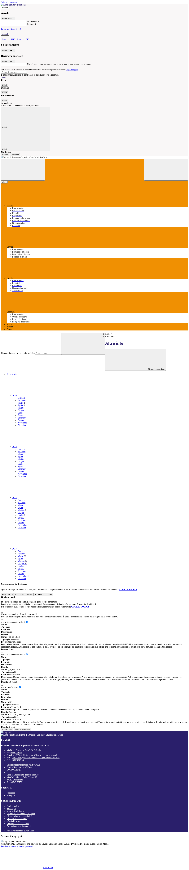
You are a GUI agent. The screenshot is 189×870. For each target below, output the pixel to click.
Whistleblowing (13, 821)
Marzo (21, 403)
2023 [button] (14, 549)
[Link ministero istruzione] (13, 5)
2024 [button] (14, 497)
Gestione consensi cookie (18, 823)
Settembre (22, 418)
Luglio (21, 413)
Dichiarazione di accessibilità (19, 816)
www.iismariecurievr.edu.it (13, 622)
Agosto (21, 415)
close (4, 182)
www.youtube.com (9, 687)
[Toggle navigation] (23, 170)
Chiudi (4, 85)
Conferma (15, 155)
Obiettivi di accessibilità (17, 818)
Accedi (5, 7)
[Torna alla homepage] (94, 157)
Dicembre (22, 425)
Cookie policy (13, 806)
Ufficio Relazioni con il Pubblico (21, 813)
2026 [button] (14, 395)
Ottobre (21, 420)
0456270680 (16, 752)
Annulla (5, 155)
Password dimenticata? (11, 29)
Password (31, 24)
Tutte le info (12, 374)
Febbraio (21, 400)
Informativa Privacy (15, 811)
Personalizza (7, 594)
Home (107, 334)
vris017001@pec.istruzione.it (35, 757)
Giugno (21, 410)
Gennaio (21, 398)
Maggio (21, 408)
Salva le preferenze (22, 730)
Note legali (11, 808)
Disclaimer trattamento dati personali (17, 846)
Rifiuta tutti (23, 594)
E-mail (30, 64)
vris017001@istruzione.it (35, 755)
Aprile (21, 405)
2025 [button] (14, 446)
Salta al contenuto (9, 2)
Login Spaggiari (72, 70)
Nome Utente (33, 21)
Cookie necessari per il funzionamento (18, 614)
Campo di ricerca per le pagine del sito (18, 353)
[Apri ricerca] (166, 170)
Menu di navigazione (156, 369)
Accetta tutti (43, 594)
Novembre (22, 423)
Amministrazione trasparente (19, 826)
